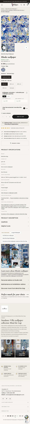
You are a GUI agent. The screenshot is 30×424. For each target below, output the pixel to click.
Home (2, 8)
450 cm (4, 88)
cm (4, 96)
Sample (12, 88)
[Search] (21, 4)
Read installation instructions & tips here (14, 198)
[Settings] (24, 4)
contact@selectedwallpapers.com (14, 394)
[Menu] (1, 4)
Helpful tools (5, 226)
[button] (27, 4)
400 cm (19, 84)
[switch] (26, 422)
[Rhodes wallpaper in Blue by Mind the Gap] (11, 48)
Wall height (19, 98)
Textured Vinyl (6, 77)
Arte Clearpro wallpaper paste (9, 193)
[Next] (26, 29)
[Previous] (3, 29)
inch (8, 96)
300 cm (4, 84)
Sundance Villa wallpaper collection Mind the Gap (12, 10)
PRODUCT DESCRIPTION (9, 218)
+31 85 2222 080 (10, 393)
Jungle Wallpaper (15, 232)
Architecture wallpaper (8, 235)
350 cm (12, 84)
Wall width (6, 98)
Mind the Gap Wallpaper (11, 8)
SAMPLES (4, 222)
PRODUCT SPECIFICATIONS (10, 150)
